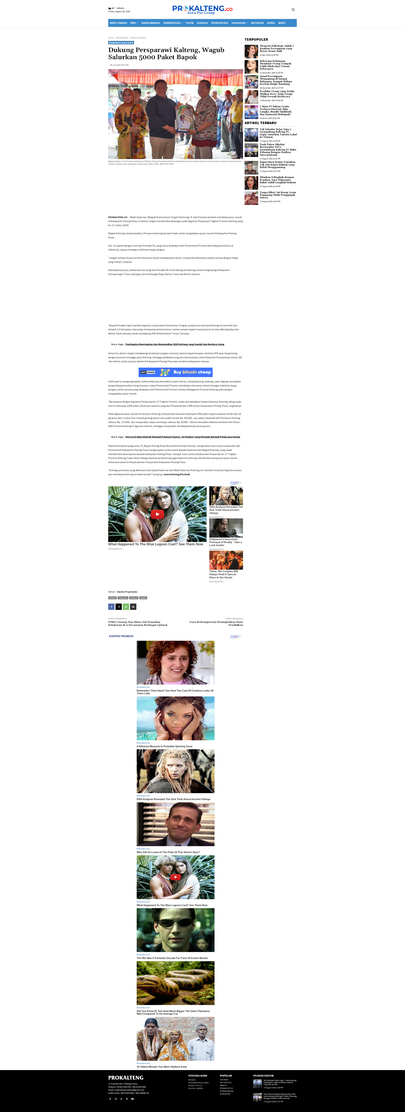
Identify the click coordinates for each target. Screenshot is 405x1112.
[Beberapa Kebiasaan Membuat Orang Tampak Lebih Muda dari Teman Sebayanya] (251, 67)
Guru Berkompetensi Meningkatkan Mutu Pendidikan (216, 623)
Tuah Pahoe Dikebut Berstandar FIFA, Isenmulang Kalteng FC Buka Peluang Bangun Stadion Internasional (278, 150)
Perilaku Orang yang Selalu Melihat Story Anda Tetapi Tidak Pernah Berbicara (277, 94)
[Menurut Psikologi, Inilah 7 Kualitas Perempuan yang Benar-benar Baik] (251, 51)
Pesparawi (123, 598)
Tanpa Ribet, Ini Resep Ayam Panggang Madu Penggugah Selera (278, 195)
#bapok (112, 598)
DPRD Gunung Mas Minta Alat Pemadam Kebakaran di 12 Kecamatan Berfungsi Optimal (137, 623)
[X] (118, 607)
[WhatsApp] (126, 607)
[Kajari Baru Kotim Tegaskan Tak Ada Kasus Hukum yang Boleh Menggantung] (251, 168)
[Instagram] (116, 1099)
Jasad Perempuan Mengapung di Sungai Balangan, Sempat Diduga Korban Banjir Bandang (276, 80)
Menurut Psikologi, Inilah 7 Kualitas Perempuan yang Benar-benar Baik (277, 48)
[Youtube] (132, 1099)
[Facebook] (111, 607)
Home (111, 37)
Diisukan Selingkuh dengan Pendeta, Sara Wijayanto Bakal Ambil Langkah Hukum (278, 180)
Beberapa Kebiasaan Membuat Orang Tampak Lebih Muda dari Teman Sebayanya (275, 65)
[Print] (133, 607)
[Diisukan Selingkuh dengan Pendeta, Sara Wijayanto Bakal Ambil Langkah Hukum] (251, 183)
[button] (293, 9)
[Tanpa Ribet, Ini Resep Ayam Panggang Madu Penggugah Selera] (251, 198)
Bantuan (133, 598)
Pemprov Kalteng (138, 37)
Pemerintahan (122, 37)
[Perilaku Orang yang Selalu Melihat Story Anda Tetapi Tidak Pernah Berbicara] (251, 97)
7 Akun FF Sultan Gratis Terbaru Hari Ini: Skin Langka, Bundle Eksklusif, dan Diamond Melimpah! (276, 110)
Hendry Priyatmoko (127, 591)
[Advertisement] (175, 191)
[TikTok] (121, 1099)
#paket (143, 598)
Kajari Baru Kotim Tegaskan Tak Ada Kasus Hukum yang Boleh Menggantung (277, 165)
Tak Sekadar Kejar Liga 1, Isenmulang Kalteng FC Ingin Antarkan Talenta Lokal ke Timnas (278, 133)
